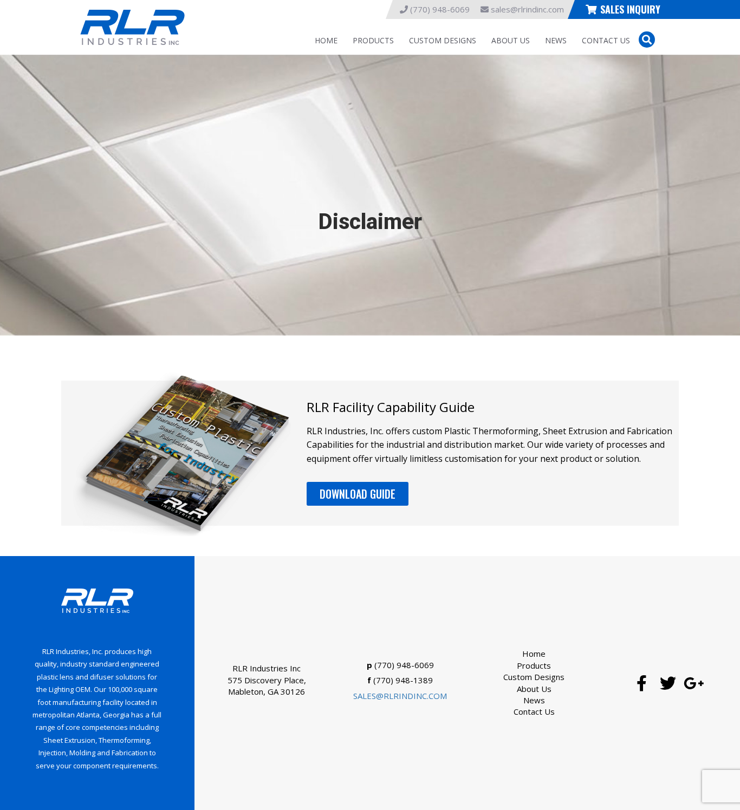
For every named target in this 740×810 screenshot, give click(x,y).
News (556, 40)
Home (326, 40)
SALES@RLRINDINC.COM (400, 695)
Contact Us (606, 40)
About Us (510, 40)
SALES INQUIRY (630, 9)
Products (373, 40)
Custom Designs (442, 40)
